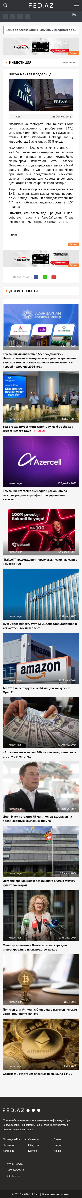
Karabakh (8, 1150)
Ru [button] (74, 14)
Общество (34, 1145)
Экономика (9, 1145)
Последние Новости (14, 1139)
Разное (58, 1145)
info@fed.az (13, 1176)
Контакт (32, 1150)
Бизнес (58, 1139)
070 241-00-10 (15, 1164)
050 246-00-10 (16, 1170)
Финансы (33, 1139)
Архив (57, 1150)
